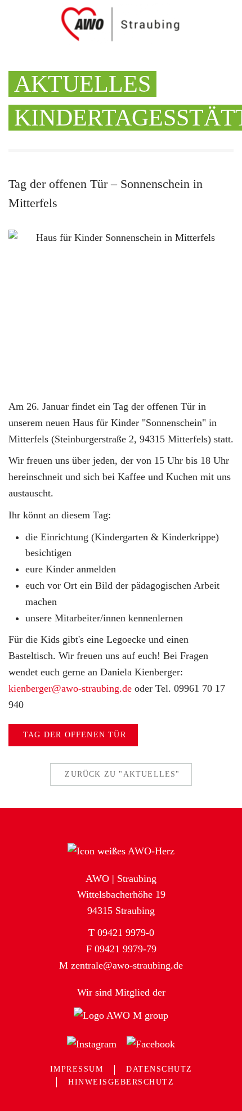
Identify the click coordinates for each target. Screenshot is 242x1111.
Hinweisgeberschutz (121, 1082)
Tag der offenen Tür (74, 735)
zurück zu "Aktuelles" (122, 774)
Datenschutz (159, 1069)
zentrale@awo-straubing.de (127, 965)
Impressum (77, 1069)
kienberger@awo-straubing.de (70, 688)
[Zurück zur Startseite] (121, 24)
